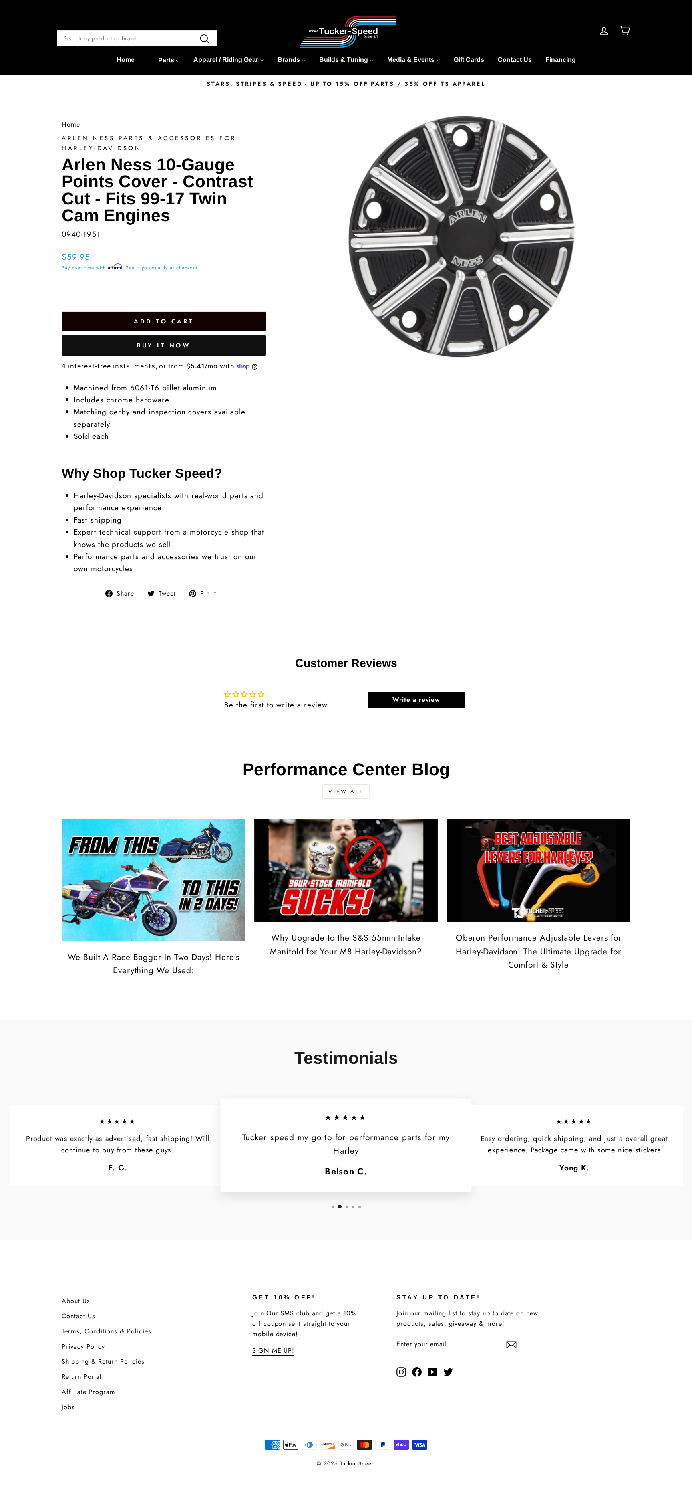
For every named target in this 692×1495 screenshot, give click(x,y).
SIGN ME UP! (273, 1350)
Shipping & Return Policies (103, 1361)
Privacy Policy (83, 1346)
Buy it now (164, 345)
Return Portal (82, 1376)
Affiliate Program (88, 1391)
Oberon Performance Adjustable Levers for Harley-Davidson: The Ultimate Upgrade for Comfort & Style (539, 951)
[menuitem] (125, 59)
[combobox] (137, 38)
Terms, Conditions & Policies (106, 1331)
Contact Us (78, 1316)
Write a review (416, 699)
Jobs (68, 1407)
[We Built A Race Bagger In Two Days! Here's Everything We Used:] (153, 880)
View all (346, 791)
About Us (76, 1300)
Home (71, 124)
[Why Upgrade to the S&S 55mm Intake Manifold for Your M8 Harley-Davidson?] (346, 870)
